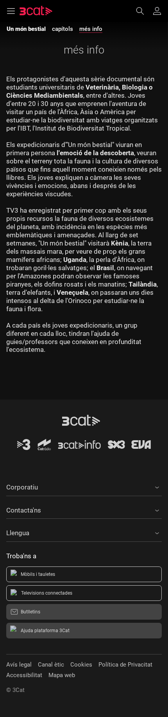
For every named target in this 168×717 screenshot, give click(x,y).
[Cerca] (143, 11)
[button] (84, 486)
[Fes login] (157, 11)
